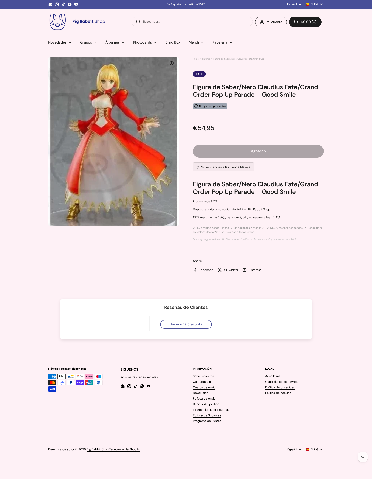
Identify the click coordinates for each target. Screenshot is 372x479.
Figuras (206, 58)
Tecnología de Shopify (124, 449)
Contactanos (202, 382)
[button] (305, 22)
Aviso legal (272, 376)
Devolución (200, 393)
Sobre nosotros (203, 376)
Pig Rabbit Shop (98, 449)
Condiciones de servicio (281, 382)
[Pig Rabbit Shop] (76, 22)
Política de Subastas (207, 415)
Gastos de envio (204, 387)
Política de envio (204, 398)
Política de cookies (278, 393)
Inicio (196, 58)
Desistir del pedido (206, 404)
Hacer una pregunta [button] (186, 324)
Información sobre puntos (211, 410)
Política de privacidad (280, 387)
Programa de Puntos (207, 421)
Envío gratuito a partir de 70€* (186, 4)
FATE (199, 74)
